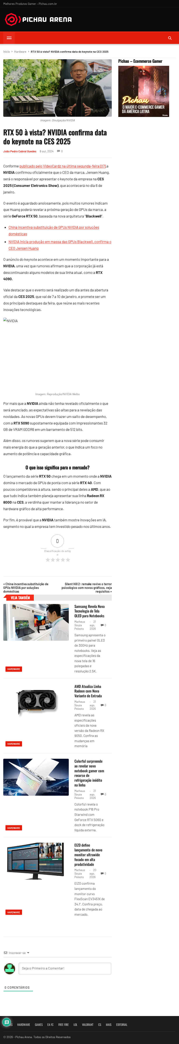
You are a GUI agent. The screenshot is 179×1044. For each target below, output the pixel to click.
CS (99, 1024)
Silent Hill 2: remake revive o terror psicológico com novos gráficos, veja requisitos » (87, 587)
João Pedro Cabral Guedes (19, 151)
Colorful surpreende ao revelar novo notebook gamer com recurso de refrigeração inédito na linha (89, 773)
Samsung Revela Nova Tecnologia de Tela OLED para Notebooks (89, 611)
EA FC (50, 1024)
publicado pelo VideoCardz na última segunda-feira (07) (62, 166)
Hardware (20, 51)
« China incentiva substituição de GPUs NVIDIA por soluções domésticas (25, 587)
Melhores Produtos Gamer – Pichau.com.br (30, 3)
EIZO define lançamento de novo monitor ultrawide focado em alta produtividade (88, 854)
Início (6, 51)
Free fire (63, 1024)
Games (39, 1024)
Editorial (121, 1024)
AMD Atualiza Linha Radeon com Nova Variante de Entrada (88, 691)
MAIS (108, 1024)
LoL (75, 1024)
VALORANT (87, 1024)
